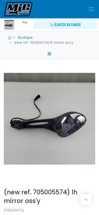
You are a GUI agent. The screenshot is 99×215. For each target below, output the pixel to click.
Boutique (25, 37)
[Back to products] (49, 53)
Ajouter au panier (67, 24)
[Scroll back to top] (86, 199)
